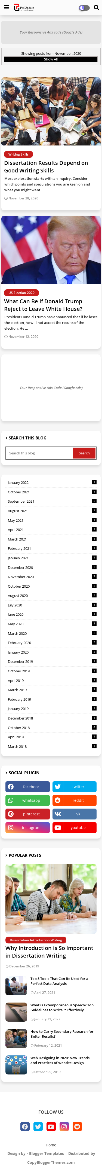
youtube (78, 827)
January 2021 (51, 557)
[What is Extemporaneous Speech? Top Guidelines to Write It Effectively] (16, 1012)
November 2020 (51, 576)
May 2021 (51, 520)
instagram (31, 827)
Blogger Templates (46, 1153)
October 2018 (51, 727)
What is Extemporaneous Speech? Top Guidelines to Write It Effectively (62, 1007)
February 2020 (51, 642)
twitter (78, 786)
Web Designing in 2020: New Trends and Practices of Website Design (59, 1060)
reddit (78, 800)
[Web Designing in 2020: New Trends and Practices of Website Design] (16, 1064)
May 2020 (51, 623)
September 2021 (51, 501)
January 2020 (51, 652)
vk (78, 813)
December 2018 (51, 718)
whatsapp (31, 800)
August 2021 (51, 510)
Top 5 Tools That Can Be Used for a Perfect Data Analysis (59, 981)
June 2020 (51, 614)
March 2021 (51, 539)
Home (51, 1144)
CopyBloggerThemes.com (51, 1162)
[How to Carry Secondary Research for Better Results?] (16, 1038)
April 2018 (51, 736)
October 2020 (51, 586)
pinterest (31, 813)
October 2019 (51, 671)
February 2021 (51, 548)
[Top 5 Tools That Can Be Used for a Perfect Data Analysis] (16, 985)
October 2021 (51, 492)
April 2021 (51, 529)
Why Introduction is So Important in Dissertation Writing (49, 951)
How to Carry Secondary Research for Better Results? (62, 1034)
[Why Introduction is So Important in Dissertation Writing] (51, 899)
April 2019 (51, 680)
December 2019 (51, 661)
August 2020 (51, 595)
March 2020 (51, 633)
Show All (51, 59)
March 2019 (51, 689)
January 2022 (51, 482)
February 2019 (51, 699)
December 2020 (51, 567)
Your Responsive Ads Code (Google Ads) (51, 387)
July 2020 (51, 605)
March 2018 (51, 746)
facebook (31, 786)
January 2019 (51, 708)
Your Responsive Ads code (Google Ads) (51, 32)
